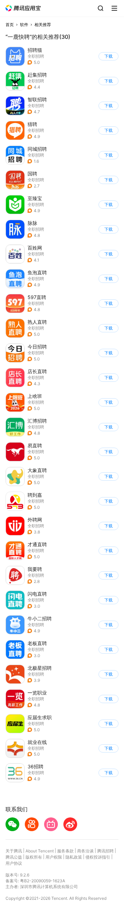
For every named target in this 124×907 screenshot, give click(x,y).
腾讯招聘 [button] (105, 850)
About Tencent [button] (39, 850)
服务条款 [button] (65, 850)
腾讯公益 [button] (14, 857)
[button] (23, 8)
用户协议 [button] (14, 863)
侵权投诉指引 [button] (97, 857)
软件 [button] (24, 24)
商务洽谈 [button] (85, 850)
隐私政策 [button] (73, 857)
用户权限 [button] (53, 857)
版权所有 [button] (33, 857)
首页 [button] (10, 24)
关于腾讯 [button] (14, 850)
